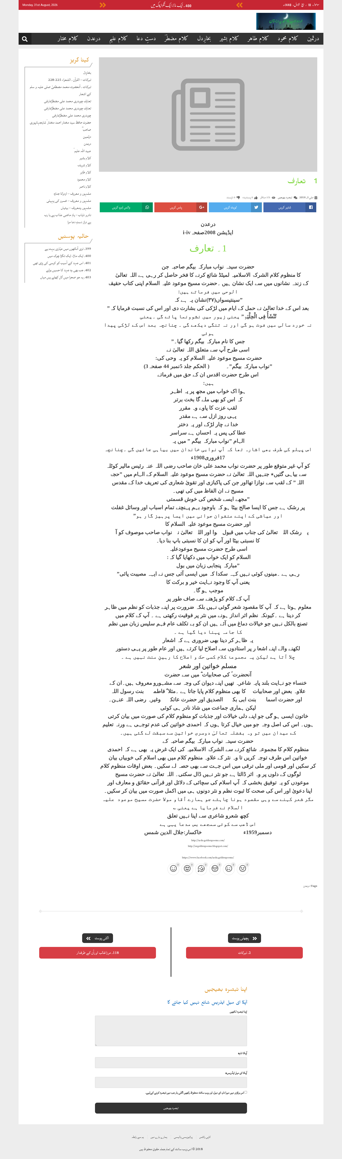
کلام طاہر (258, 38)
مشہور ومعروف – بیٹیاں (76, 207)
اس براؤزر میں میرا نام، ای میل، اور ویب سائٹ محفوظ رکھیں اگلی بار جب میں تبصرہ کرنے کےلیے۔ (194, 1093)
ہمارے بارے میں (159, 1137)
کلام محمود (288, 38)
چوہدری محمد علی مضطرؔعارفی (71, 115)
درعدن (94, 38)
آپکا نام (242, 1053)
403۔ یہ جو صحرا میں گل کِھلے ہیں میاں (65, 277)
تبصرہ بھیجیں (285, 197)
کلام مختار (68, 38)
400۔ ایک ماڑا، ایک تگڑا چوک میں (171, 5)
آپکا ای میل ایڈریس (236, 1073)
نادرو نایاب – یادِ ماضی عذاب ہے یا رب (67, 214)
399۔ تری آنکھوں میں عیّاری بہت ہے (68, 248)
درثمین (313, 38)
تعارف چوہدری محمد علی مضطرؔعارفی (67, 101)
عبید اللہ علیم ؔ (82, 150)
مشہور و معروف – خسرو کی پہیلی (69, 200)
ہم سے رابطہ (138, 1137)
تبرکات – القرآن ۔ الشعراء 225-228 (69, 79)
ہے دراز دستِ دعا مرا (79, 222)
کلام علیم (118, 38)
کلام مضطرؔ (177, 38)
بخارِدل (204, 38)
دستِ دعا (146, 38)
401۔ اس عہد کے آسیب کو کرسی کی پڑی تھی (62, 263)
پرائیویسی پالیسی (183, 1137)
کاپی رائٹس (205, 1137)
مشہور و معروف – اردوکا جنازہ (72, 193)
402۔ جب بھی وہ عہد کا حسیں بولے (68, 270)
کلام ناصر (85, 186)
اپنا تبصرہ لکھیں (238, 1012)
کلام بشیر (229, 38)
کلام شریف (84, 165)
